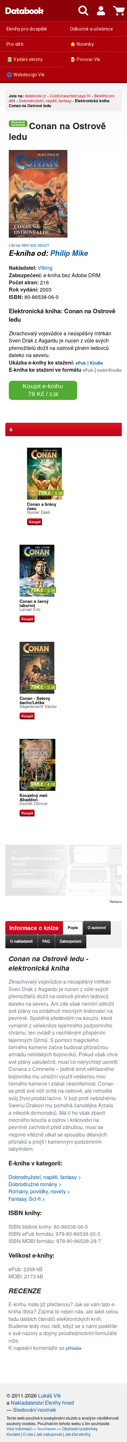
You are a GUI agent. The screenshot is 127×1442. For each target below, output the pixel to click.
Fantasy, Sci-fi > (26, 1198)
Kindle (96, 363)
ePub (81, 363)
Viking (45, 267)
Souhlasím (46, 1428)
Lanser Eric (30, 609)
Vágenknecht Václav (38, 706)
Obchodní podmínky (80, 1428)
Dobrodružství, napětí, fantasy (45, 100)
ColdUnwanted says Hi (70, 95)
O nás (28, 1434)
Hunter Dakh (38, 512)
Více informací (19, 1428)
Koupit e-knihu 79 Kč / (43, 390)
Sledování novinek (34, 1409)
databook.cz (35, 95)
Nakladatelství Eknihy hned (42, 1402)
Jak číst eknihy (78, 1434)
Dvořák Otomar (34, 803)
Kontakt (13, 1434)
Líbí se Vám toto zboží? (29, 245)
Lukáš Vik (49, 1395)
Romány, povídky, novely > (39, 1191)
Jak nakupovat (49, 1434)
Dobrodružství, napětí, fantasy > (44, 1177)
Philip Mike (69, 253)
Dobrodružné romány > (35, 1184)
